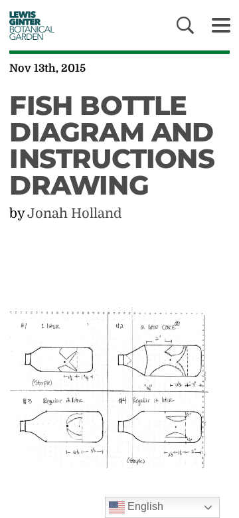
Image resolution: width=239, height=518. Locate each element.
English (144, 506)
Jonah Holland (74, 213)
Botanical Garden (28, 25)
